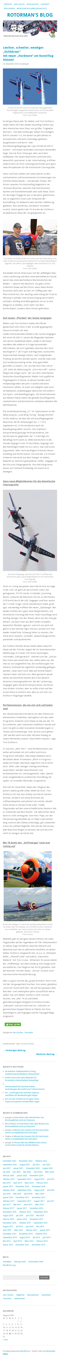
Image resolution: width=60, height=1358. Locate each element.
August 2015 (8, 1226)
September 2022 (10, 1164)
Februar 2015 (31, 1230)
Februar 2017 (8, 1208)
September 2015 (40, 1223)
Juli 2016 (19, 1215)
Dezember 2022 (9, 1161)
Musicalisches (33, 4)
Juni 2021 (6, 1168)
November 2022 (25, 1161)
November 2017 (38, 1197)
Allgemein (20, 1295)
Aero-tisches (19, 4)
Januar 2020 (22, 1175)
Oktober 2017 (8, 1201)
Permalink (29, 1033)
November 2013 (38, 1245)
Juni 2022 (46, 1164)
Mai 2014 (6, 1241)
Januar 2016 (22, 1219)
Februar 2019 (41, 1183)
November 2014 (25, 1234)
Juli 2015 (19, 1226)
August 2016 (8, 1215)
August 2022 (25, 1164)
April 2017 (28, 1204)
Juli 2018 (50, 1190)
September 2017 (24, 1201)
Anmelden (7, 1262)
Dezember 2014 (9, 1234)
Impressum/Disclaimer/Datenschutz (32, 8)
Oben (5, 1354)
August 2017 (39, 1201)
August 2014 (25, 1237)
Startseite (8, 4)
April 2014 (17, 1241)
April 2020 (38, 1172)
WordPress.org (9, 1265)
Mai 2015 (40, 1226)
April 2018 (28, 1194)
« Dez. (5, 1340)
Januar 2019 (8, 1186)
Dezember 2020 (32, 1168)
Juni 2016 (29, 1215)
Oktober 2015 (25, 1223)
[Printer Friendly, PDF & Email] (13, 1025)
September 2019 (24, 1179)
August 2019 (39, 1179)
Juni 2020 (16, 1172)
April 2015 (7, 1230)
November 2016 (9, 1212)
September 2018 (24, 1190)
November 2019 (36, 1175)
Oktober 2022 (41, 1161)
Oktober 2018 (8, 1190)
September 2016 (40, 1212)
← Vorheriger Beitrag (14, 1050)
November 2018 (38, 1186)
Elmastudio (50, 1351)
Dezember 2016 (36, 1208)
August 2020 (47, 1168)
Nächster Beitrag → (46, 1054)
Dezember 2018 (22, 1186)
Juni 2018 (6, 1194)
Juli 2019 (50, 1179)
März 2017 (39, 1204)
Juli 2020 (6, 1172)
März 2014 (29, 1241)
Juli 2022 (36, 1164)
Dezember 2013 (22, 1245)
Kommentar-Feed (36, 1262)
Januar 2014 (8, 1245)
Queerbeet (45, 4)
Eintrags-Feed (20, 1262)
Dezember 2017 (22, 1197)
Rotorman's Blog (30, 15)
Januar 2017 (22, 1208)
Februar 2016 (8, 1219)
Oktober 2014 (41, 1234)
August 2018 (39, 1190)
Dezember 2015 (36, 1219)
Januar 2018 (8, 1197)
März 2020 (49, 1172)
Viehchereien (9, 8)
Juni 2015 (29, 1226)
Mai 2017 (17, 1204)
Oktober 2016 (25, 1212)
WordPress (25, 1351)
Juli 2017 (50, 1201)
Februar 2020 (8, 1175)
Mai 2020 (27, 1172)
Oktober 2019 (8, 1179)
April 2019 (17, 1183)
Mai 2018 (17, 1194)
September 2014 (10, 1237)
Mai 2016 (40, 1215)
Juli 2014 (36, 1237)
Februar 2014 (41, 1241)
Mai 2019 (6, 1183)
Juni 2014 (46, 1237)
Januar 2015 (45, 1230)
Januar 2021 (18, 1168)
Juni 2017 (6, 1204)
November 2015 (9, 1223)
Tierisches (7, 1298)
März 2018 (39, 1194)
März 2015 (18, 1230)
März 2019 (29, 1183)
